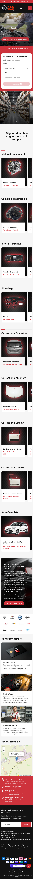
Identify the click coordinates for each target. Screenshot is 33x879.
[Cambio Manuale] (14, 217)
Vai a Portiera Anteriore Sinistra (11, 453)
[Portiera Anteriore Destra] (14, 485)
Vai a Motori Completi (10, 185)
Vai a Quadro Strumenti (11, 275)
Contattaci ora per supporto (12, 117)
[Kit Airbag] (14, 306)
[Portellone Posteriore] (14, 351)
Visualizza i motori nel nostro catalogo (15, 39)
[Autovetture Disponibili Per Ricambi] (16, 533)
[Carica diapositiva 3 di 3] (18, 43)
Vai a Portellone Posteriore (12, 364)
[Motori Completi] (14, 172)
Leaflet (20, 775)
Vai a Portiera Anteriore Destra (11, 498)
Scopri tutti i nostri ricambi (13, 603)
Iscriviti (26, 824)
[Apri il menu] (30, 8)
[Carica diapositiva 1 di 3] (15, 43)
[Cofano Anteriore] (14, 396)
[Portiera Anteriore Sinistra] (14, 441)
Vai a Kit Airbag (8, 319)
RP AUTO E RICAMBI (11, 875)
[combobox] (16, 77)
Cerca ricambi (16, 84)
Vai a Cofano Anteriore (11, 409)
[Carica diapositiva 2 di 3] (16, 43)
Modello (5, 73)
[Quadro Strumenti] (14, 261)
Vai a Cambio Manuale (11, 230)
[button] (16, 759)
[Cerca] (17, 8)
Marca (5, 63)
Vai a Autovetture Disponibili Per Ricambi (14, 548)
